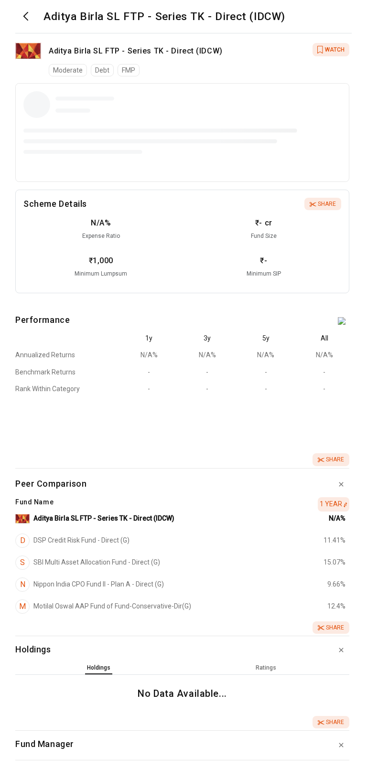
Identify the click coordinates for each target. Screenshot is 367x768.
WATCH (335, 49)
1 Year (331, 504)
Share (327, 204)
